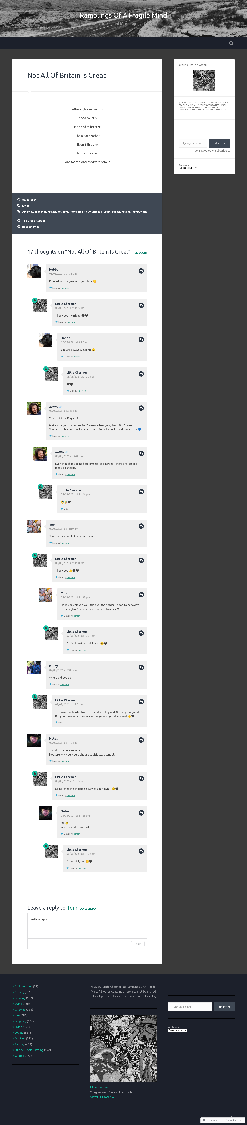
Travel (135, 211)
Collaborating (23, 986)
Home (73, 211)
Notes (53, 738)
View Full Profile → (102, 1096)
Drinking (20, 998)
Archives (184, 165)
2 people (64, 288)
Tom (52, 524)
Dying (18, 1003)
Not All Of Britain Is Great (66, 75)
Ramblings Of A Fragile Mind (123, 15)
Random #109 (30, 226)
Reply (141, 271)
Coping (19, 992)
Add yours (140, 252)
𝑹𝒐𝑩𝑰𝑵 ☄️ (56, 406)
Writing (19, 1055)
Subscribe (219, 143)
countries (40, 211)
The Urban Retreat (33, 220)
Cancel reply (88, 908)
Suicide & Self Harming (29, 1050)
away (30, 211)
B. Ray (53, 666)
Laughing (20, 1021)
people (116, 211)
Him (17, 1015)
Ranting (20, 1044)
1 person (71, 322)
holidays (63, 211)
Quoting (20, 1038)
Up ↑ (232, 1117)
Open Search (231, 43)
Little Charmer (65, 303)
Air (24, 211)
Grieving (20, 1009)
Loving (19, 1032)
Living (25, 205)
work (143, 211)
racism (126, 211)
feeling (52, 211)
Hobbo (54, 269)
